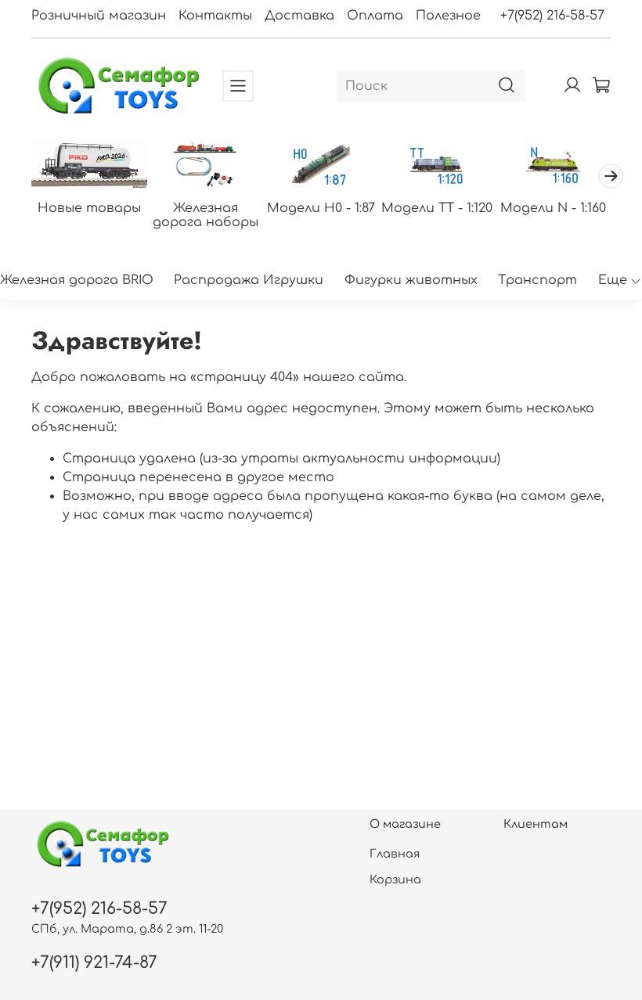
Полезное (448, 16)
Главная (395, 853)
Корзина (395, 879)
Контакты (215, 16)
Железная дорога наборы (205, 214)
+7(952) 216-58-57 (552, 16)
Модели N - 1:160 (553, 207)
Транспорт (537, 280)
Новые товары (89, 207)
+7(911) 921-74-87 (94, 963)
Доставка (299, 16)
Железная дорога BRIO (76, 280)
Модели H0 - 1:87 (321, 207)
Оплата (375, 16)
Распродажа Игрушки (248, 280)
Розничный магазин (98, 16)
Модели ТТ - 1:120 (436, 207)
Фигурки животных (411, 280)
